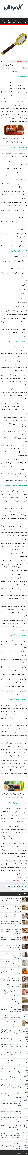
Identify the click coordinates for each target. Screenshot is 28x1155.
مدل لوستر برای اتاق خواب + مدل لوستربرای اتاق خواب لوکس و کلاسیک (11, 985)
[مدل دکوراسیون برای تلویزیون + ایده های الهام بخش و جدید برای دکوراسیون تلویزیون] (25, 902)
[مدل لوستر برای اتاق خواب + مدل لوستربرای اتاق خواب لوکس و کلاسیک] (25, 988)
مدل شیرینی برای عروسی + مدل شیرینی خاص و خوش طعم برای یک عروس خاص (11, 931)
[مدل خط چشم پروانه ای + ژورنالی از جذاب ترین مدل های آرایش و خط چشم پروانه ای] (25, 994)
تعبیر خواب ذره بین (14, 28)
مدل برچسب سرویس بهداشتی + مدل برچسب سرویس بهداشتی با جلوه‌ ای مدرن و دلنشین (11, 1032)
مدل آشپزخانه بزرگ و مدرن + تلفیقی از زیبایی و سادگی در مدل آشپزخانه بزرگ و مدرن (11, 908)
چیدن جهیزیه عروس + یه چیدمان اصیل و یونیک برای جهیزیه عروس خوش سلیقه (11, 1063)
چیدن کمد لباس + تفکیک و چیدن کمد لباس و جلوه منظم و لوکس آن (11, 979)
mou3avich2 (17, 880)
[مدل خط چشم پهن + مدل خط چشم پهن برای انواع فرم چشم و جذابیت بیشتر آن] (25, 941)
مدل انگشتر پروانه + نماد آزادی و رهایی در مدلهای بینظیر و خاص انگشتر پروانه (11, 923)
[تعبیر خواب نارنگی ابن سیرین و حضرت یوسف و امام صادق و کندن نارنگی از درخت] (25, 973)
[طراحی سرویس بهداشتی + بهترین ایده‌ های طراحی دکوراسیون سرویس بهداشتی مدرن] (25, 949)
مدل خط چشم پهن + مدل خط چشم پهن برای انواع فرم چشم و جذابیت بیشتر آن (11, 939)
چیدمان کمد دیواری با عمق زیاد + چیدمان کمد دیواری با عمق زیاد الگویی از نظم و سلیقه (11, 1009)
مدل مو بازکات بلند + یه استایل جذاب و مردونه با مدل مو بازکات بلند (11, 916)
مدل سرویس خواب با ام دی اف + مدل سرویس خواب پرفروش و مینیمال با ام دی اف (11, 1001)
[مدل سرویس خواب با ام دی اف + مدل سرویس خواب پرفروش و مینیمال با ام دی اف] (25, 1002)
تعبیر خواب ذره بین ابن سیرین (18, 61)
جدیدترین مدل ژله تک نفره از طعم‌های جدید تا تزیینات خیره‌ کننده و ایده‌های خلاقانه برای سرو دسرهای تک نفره (14, 1136)
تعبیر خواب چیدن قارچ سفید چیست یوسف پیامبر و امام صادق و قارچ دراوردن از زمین (11, 1079)
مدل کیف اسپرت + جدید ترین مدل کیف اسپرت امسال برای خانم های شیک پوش (11, 1095)
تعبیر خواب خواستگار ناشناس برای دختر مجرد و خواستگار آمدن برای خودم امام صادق (11, 1046)
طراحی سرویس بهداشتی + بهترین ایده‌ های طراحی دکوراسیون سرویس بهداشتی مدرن (11, 947)
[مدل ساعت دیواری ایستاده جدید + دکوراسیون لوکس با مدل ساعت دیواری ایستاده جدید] (25, 957)
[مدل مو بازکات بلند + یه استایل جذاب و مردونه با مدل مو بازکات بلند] (25, 918)
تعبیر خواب (18, 878)
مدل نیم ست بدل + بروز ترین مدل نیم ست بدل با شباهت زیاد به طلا (11, 1039)
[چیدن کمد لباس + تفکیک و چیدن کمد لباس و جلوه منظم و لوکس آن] (25, 981)
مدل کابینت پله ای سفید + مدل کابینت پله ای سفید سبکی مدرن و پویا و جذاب (11, 1054)
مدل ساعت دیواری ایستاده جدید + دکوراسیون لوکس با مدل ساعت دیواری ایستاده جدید (11, 955)
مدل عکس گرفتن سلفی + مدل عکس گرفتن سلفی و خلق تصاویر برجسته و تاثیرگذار (11, 1111)
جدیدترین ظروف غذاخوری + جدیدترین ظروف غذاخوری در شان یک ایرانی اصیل (11, 964)
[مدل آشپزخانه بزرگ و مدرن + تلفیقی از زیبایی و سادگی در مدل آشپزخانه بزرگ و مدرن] (25, 910)
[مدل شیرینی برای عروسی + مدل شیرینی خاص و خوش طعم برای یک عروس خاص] (25, 933)
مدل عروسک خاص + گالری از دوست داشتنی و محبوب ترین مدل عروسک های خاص (11, 1127)
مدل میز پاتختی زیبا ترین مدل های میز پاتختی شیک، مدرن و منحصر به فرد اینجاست (11, 1087)
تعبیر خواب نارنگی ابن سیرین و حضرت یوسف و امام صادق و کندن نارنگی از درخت (11, 972)
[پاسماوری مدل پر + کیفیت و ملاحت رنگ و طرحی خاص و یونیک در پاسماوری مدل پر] (25, 1025)
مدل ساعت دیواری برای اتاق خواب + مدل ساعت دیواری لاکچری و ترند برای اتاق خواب (11, 1146)
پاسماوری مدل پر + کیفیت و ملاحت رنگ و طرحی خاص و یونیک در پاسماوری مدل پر (11, 1024)
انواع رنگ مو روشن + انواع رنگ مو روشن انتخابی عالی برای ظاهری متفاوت (11, 1103)
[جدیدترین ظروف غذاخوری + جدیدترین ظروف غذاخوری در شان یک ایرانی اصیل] (25, 965)
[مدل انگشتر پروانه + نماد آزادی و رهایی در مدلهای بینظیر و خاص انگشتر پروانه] (25, 925)
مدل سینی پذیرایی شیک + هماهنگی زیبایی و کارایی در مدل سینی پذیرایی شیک (11, 1071)
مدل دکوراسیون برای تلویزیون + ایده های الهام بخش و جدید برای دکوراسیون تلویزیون (11, 900)
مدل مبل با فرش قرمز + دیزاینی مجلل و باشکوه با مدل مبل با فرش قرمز (11, 1016)
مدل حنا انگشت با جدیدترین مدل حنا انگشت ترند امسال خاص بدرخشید (11, 1119)
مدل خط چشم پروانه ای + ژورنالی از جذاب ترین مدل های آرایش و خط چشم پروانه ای (11, 993)
